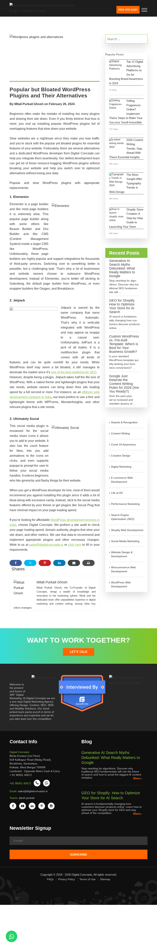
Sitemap (105, 879)
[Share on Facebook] (16, 563)
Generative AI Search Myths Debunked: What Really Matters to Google (122, 268)
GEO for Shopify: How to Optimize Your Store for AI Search (122, 306)
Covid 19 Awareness (123, 444)
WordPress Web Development (121, 584)
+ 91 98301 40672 (21, 774)
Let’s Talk (78, 651)
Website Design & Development (121, 554)
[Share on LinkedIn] (59, 563)
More (136, 778)
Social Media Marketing (125, 541)
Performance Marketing (125, 503)
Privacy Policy (66, 879)
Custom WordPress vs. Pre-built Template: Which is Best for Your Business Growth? (124, 344)
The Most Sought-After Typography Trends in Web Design (125, 183)
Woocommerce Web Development (123, 569)
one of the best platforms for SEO (73, 372)
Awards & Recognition (124, 422)
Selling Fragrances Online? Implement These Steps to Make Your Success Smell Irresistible (125, 111)
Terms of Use (87, 879)
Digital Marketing (121, 466)
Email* (78, 842)
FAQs (50, 879)
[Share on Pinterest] (45, 563)
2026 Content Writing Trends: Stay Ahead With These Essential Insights (126, 148)
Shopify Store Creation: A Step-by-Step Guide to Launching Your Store (126, 218)
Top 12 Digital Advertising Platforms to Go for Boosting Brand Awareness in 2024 (126, 72)
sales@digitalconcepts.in (46, 544)
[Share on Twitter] (30, 563)
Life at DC (117, 492)
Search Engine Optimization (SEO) (122, 517)
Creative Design (120, 455)
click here (74, 544)
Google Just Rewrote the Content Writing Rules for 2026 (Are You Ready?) (124, 383)
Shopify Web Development (127, 530)
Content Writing (120, 433)
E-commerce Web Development (122, 479)
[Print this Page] (88, 563)
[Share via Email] (74, 563)
